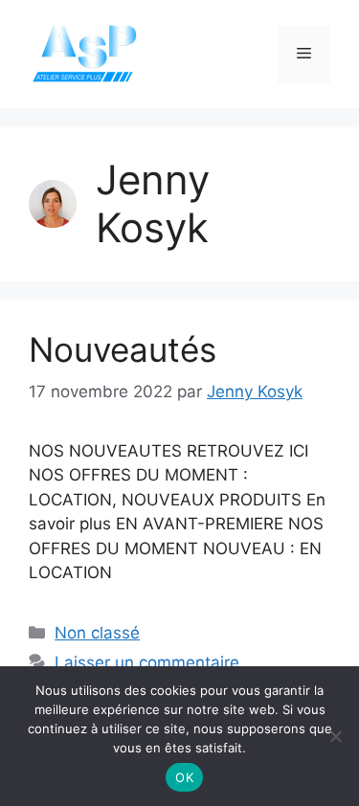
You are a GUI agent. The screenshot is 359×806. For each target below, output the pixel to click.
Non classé (97, 632)
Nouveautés (122, 349)
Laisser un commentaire (147, 662)
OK (184, 777)
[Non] (335, 736)
